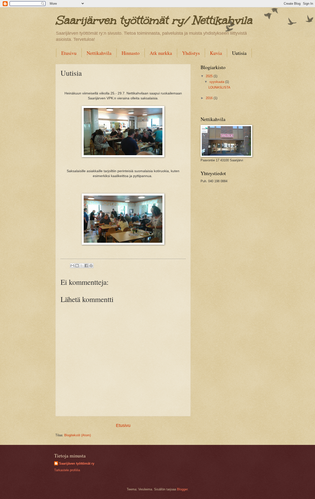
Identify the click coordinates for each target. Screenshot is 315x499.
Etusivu (69, 53)
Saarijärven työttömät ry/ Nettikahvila (153, 20)
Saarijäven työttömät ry (76, 463)
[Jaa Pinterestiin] (91, 265)
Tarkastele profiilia (67, 470)
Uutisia (239, 53)
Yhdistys (191, 53)
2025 (210, 76)
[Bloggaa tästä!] (77, 265)
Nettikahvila (99, 53)
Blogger (182, 489)
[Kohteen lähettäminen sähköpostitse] (72, 265)
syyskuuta (217, 82)
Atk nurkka (161, 53)
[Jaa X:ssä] (81, 265)
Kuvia (216, 53)
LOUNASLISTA (219, 87)
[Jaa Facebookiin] (86, 265)
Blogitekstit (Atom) (77, 435)
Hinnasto (131, 53)
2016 (210, 98)
